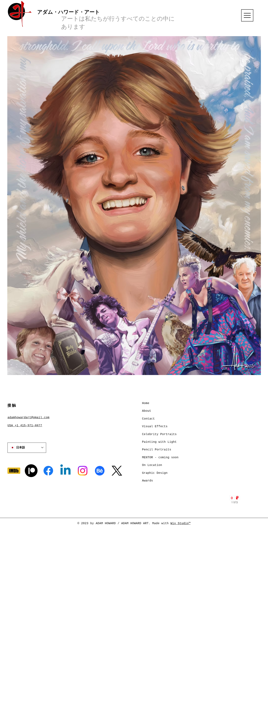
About (146, 411)
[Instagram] (82, 470)
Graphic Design (155, 473)
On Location (152, 465)
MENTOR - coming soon (160, 457)
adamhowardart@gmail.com (28, 417)
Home (145, 403)
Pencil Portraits (156, 449)
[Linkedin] (65, 470)
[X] (116, 470)
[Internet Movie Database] (13, 470)
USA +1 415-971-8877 (24, 425)
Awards (147, 480)
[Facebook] (48, 470)
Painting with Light (159, 442)
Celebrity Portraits (159, 434)
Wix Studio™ (180, 523)
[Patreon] (31, 470)
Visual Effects (155, 426)
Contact (148, 418)
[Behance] (99, 470)
